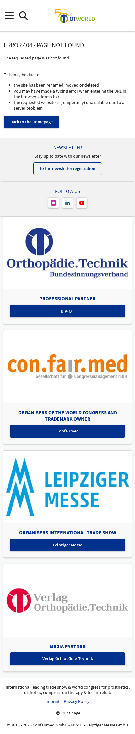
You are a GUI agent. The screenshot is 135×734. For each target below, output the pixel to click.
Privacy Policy (76, 701)
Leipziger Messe (67, 545)
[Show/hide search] (23, 15)
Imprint (53, 701)
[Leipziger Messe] (125, 15)
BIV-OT (67, 311)
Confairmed (68, 431)
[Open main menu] (9, 15)
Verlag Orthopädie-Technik (67, 658)
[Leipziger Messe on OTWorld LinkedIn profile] (67, 202)
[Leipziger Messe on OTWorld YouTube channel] (81, 202)
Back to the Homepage (31, 122)
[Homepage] (74, 15)
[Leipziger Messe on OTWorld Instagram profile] (53, 202)
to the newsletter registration (67, 168)
